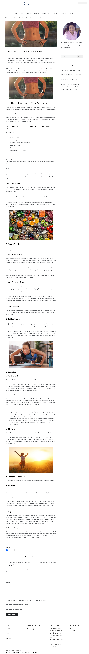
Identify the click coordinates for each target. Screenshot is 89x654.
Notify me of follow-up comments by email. (17, 604)
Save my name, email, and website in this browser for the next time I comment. (27, 600)
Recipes (64, 13)
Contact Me (7, 631)
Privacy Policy (8, 638)
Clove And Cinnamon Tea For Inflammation (71, 74)
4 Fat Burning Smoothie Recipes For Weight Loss (18, 562)
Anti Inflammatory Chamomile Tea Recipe (71, 87)
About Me (7, 628)
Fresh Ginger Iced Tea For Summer (47, 562)
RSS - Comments (73, 630)
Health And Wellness (33, 13)
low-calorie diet (41, 68)
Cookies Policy (8, 633)
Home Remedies (46, 13)
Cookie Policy (29, 4)
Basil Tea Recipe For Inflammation (69, 79)
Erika (8, 55)
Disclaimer (7, 636)
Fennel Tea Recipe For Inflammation (69, 82)
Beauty (56, 13)
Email (8, 588)
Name (8, 582)
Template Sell (33, 652)
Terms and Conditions (10, 641)
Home (16, 13)
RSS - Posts (72, 628)
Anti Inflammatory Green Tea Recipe (69, 77)
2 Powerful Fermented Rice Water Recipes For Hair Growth (56, 640)
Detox (71, 13)
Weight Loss (9, 49)
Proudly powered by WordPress (13, 652)
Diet (22, 13)
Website (8, 594)
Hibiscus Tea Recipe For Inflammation (70, 84)
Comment (9, 571)
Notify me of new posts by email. (14, 609)
